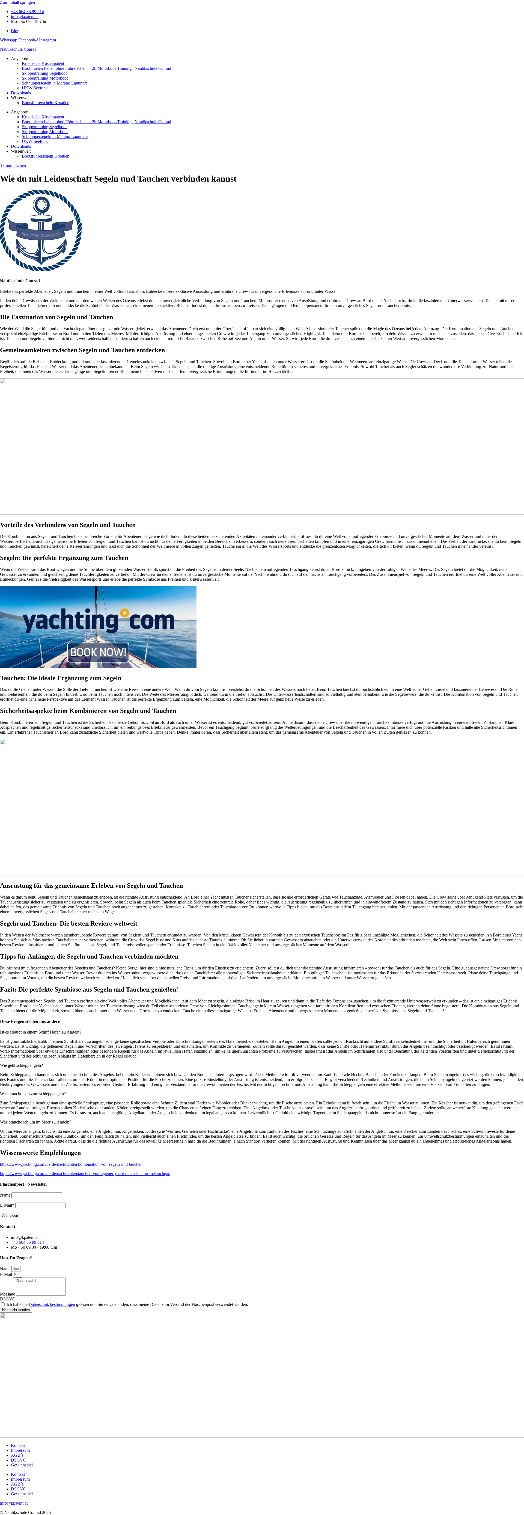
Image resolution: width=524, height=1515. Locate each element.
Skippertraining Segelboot (44, 73)
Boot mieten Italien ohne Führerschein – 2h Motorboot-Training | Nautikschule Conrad (96, 68)
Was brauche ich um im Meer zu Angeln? (35, 1122)
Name (5, 1268)
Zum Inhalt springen (17, 2)
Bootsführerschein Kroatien (45, 102)
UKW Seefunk (35, 88)
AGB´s (17, 1455)
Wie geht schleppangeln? (21, 1065)
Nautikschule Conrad (18, 49)
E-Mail (6, 1274)
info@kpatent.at (14, 1503)
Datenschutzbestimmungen (52, 1304)
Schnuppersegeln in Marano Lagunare (55, 83)
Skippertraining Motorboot (45, 78)
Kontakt (18, 1445)
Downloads (21, 93)
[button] (262, 1032)
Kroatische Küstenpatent (43, 63)
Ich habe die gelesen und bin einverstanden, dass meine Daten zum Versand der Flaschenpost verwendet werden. (127, 1304)
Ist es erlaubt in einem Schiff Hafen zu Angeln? (40, 1032)
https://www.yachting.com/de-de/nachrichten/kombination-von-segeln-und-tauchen (71, 1164)
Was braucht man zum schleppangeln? (33, 1093)
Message (8, 1294)
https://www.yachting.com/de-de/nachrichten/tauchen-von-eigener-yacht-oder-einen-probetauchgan (85, 1173)
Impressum (20, 1450)
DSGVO (8, 1299)
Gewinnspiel (22, 1465)
